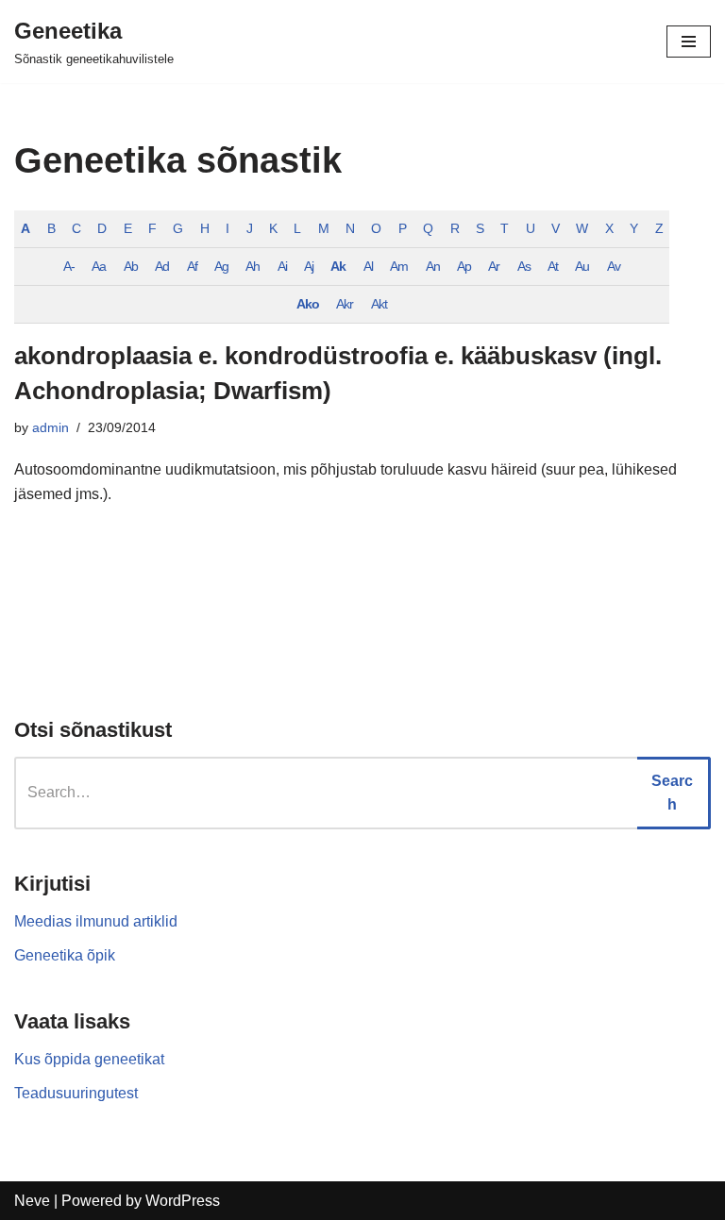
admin (50, 427)
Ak (338, 266)
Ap (464, 266)
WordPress (182, 1201)
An (433, 266)
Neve (32, 1201)
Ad (162, 266)
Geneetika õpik (64, 955)
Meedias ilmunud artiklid (95, 921)
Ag (221, 266)
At (553, 266)
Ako (307, 303)
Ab (131, 266)
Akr (344, 303)
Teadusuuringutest (76, 1093)
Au (582, 266)
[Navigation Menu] (688, 41)
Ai (282, 266)
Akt (379, 303)
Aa (99, 266)
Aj (308, 266)
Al (368, 266)
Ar (493, 266)
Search (672, 793)
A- (69, 266)
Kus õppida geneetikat (89, 1059)
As (524, 266)
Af (192, 266)
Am (399, 266)
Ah (252, 266)
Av (613, 266)
